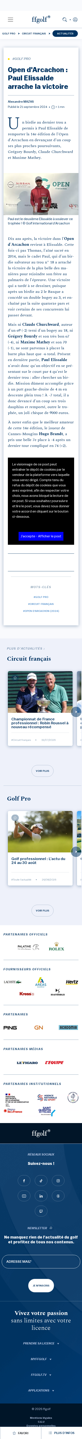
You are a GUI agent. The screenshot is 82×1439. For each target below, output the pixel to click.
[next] (76, 712)
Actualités (65, 33)
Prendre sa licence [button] (39, 1343)
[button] (10, 19)
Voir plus (42, 771)
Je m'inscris (41, 1285)
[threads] (58, 1195)
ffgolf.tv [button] (39, 1374)
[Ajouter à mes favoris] (15, 678)
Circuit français (34, 33)
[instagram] (58, 1180)
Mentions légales (41, 1418)
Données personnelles (41, 1425)
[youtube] (24, 1195)
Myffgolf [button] (39, 1359)
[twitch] (41, 1211)
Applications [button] (39, 1390)
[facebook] (24, 1180)
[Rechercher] (64, 19)
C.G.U (41, 1421)
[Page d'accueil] (41, 19)
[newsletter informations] (50, 1228)
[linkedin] (41, 1195)
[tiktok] (41, 1180)
